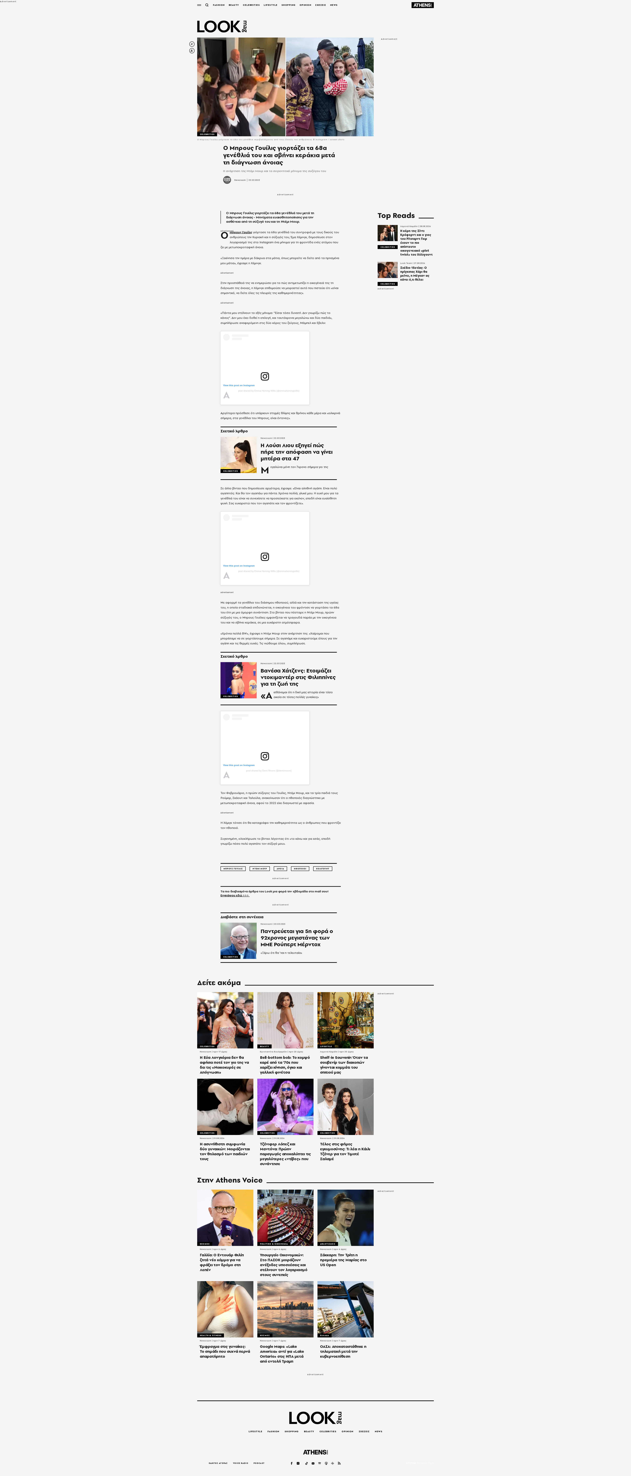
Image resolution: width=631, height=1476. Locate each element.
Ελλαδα (324, 1335)
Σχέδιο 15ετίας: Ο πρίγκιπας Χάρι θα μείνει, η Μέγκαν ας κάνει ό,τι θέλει (414, 274)
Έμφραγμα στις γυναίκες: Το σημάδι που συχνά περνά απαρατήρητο (225, 1351)
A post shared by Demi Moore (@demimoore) (269, 770)
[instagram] (298, 1463)
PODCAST (259, 1463)
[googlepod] (332, 1463)
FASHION (219, 4)
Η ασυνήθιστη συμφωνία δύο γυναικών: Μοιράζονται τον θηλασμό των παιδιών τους (225, 1151)
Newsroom (240, 180)
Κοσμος (205, 1244)
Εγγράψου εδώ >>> (235, 895)
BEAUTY (234, 4)
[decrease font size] (192, 44)
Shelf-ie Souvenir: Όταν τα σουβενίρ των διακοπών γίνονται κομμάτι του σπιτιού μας (344, 1065)
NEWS (334, 4)
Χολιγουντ (322, 868)
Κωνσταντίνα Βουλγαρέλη (273, 1051)
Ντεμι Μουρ (260, 868)
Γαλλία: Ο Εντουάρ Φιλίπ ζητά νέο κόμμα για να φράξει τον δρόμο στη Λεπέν (222, 1262)
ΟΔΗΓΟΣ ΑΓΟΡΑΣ (218, 1463)
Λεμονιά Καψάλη (409, 226)
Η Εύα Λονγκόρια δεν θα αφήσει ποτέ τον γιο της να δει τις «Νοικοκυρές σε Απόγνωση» (224, 1065)
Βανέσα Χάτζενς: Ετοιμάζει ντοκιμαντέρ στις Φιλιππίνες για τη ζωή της (298, 677)
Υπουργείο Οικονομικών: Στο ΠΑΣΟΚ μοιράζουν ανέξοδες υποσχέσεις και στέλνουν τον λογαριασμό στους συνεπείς (283, 1264)
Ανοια (280, 868)
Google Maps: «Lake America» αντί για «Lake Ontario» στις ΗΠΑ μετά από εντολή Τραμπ (282, 1354)
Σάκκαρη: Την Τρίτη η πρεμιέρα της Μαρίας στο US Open (343, 1259)
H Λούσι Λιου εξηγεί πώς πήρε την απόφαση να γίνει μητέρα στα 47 (297, 452)
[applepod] (326, 1463)
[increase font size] (192, 50)
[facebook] (292, 1463)
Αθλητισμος (327, 1244)
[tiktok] (306, 1463)
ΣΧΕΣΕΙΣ (320, 4)
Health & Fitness (210, 1335)
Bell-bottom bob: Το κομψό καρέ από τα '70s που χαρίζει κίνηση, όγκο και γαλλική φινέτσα (285, 1065)
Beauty (264, 1046)
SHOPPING (288, 4)
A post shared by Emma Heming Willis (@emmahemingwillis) (268, 390)
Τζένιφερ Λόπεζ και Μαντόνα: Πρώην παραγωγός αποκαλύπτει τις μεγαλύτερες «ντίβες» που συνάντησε (285, 1154)
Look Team (406, 263)
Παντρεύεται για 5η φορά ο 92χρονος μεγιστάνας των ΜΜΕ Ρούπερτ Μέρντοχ (297, 938)
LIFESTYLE (271, 4)
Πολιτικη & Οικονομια (274, 1244)
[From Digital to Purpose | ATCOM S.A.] (420, 1463)
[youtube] (313, 1463)
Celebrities (207, 134)
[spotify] (319, 1463)
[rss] (339, 1463)
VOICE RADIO (240, 1463)
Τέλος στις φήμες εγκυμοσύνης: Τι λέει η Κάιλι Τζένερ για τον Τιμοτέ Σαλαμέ (345, 1151)
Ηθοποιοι (300, 868)
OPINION (305, 4)
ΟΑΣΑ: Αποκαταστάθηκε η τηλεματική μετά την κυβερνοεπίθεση (343, 1351)
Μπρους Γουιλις (233, 868)
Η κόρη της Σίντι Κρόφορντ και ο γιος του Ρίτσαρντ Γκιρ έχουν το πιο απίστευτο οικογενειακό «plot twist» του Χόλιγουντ (416, 243)
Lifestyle (326, 1046)
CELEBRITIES (251, 4)
